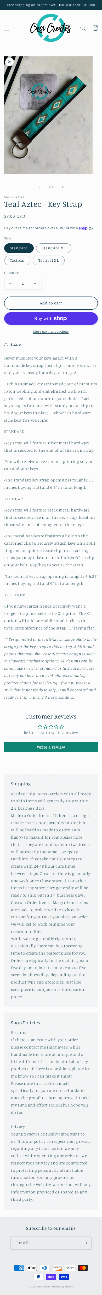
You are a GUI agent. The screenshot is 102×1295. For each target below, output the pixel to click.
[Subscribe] (85, 1243)
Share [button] (15, 344)
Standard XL (54, 248)
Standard (19, 248)
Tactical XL (48, 260)
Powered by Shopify (63, 1286)
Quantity (11, 272)
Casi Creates (43, 1286)
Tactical (17, 260)
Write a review (51, 747)
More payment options (51, 331)
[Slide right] (63, 186)
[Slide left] (39, 186)
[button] (7, 28)
